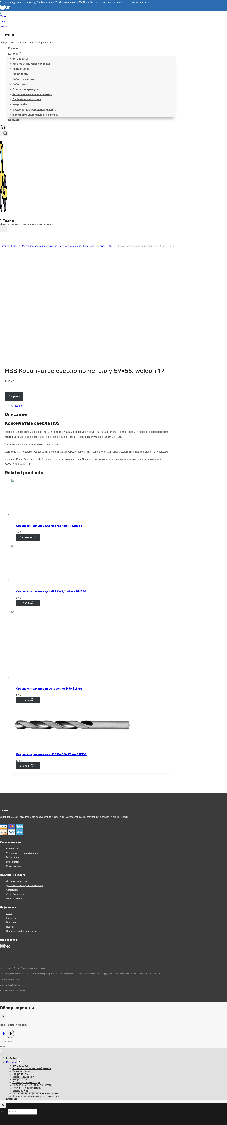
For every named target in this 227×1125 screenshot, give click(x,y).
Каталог (11, 1062)
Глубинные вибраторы (26, 99)
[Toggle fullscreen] (7, 1041)
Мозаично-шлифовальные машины (34, 109)
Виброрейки (20, 104)
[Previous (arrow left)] (1, 1046)
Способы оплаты (15, 894)
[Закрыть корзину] (3, 1016)
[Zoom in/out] (10, 1041)
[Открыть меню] (3, 228)
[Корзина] (3, 127)
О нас (9, 913)
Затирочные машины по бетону (32, 94)
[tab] (91, 405)
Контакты (14, 119)
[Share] (4, 1041)
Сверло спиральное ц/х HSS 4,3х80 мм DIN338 (49, 525)
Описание (17, 405)
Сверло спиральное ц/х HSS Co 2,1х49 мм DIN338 (51, 591)
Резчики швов (20, 68)
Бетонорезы (20, 58)
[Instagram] (2, 8)
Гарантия (11, 922)
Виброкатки (19, 84)
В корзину (14, 396)
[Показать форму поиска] (4, 133)
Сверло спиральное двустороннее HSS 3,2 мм (49, 688)
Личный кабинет (14, 898)
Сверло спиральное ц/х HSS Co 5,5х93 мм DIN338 (51, 754)
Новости (10, 926)
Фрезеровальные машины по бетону (35, 114)
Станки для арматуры (25, 89)
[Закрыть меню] (1, 1051)
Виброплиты (20, 74)
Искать (4, 1111)
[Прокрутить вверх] (3, 1034)
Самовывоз (12, 889)
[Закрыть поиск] (3, 1105)
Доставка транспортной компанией (24, 885)
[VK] (7, 8)
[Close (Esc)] (1, 1041)
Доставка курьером (16, 881)
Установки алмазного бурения (31, 63)
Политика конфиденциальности (23, 931)
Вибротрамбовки (23, 79)
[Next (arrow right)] (4, 1046)
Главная (13, 48)
